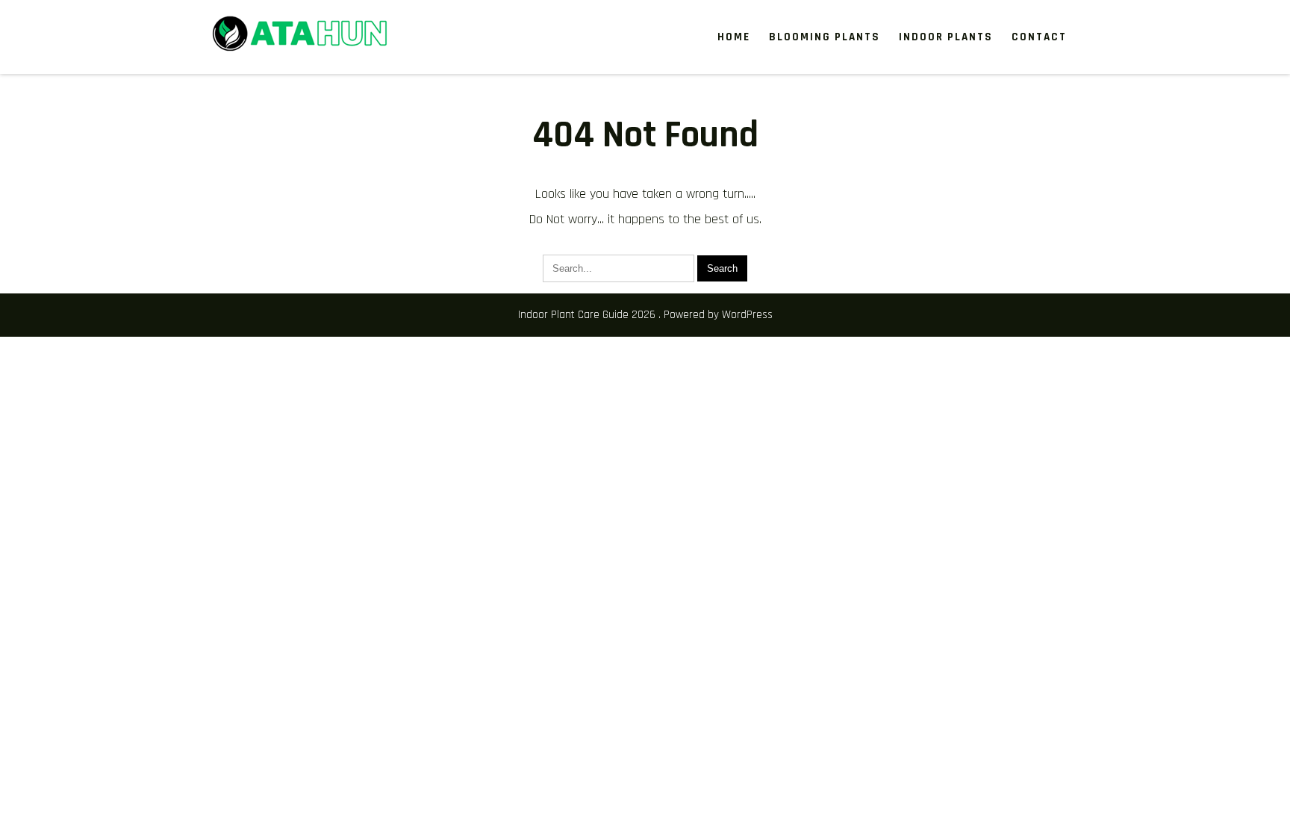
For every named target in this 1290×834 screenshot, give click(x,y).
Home (733, 37)
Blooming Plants (824, 37)
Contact (1039, 37)
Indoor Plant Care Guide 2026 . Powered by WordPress (645, 315)
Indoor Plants (946, 37)
